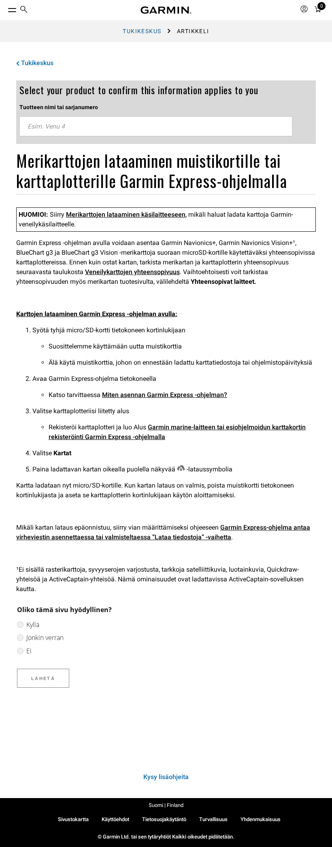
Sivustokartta (73, 819)
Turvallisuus (213, 819)
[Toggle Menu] (5, 8)
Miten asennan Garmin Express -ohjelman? (164, 395)
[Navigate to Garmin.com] (166, 10)
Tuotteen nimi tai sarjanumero (58, 107)
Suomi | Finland (166, 805)
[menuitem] (24, 10)
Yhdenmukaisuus (260, 819)
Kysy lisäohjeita (166, 777)
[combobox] (155, 126)
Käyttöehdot (115, 819)
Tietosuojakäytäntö (164, 819)
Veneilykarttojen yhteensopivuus (132, 272)
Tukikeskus (142, 31)
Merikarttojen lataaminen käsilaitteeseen (125, 214)
